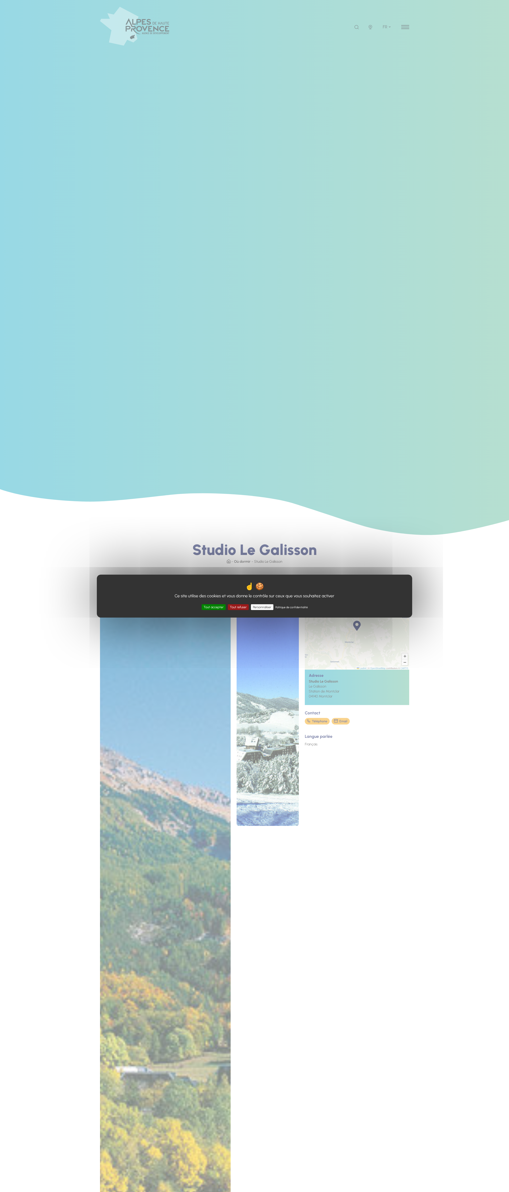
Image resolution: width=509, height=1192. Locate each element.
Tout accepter (214, 607)
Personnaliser (262, 607)
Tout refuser (238, 607)
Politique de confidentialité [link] (291, 607)
